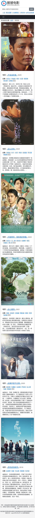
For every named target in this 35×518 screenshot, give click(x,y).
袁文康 (5, 81)
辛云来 (17, 471)
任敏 (12, 471)
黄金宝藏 (8, 13)
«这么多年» (11, 149)
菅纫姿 (22, 313)
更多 (14, 81)
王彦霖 (18, 387)
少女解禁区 (15, 13)
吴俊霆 (25, 153)
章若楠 (26, 79)
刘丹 (16, 153)
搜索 (31, 9)
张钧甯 (5, 315)
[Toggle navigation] (3, 17)
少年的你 (22, 13)
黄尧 (17, 79)
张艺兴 (8, 79)
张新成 (8, 153)
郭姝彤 (9, 389)
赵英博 (8, 471)
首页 (11, 20)
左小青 (29, 387)
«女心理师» (11, 309)
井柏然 (12, 313)
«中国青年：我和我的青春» (17, 237)
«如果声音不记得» (14, 383)
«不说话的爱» (12, 75)
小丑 (4, 13)
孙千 (12, 153)
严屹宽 (24, 387)
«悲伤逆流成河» (13, 467)
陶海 (20, 153)
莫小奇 (11, 243)
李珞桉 (13, 79)
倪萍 (30, 313)
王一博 (13, 241)
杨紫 (7, 313)
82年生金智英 (30, 13)
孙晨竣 (13, 387)
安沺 (21, 79)
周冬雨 (18, 241)
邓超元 (5, 243)
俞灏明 (24, 241)
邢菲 (28, 241)
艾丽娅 (11, 81)
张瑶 (4, 389)
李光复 (30, 153)
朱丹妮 (27, 471)
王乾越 (17, 313)
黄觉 (26, 313)
